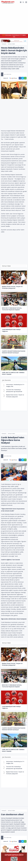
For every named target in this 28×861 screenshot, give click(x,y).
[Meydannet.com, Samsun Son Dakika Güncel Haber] (8, 2)
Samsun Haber (11, 44)
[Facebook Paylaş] (20, 78)
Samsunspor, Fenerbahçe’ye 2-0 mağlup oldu (14, 35)
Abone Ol (5, 78)
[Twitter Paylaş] (22, 78)
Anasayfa (4, 44)
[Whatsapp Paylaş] (25, 78)
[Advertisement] (14, 19)
